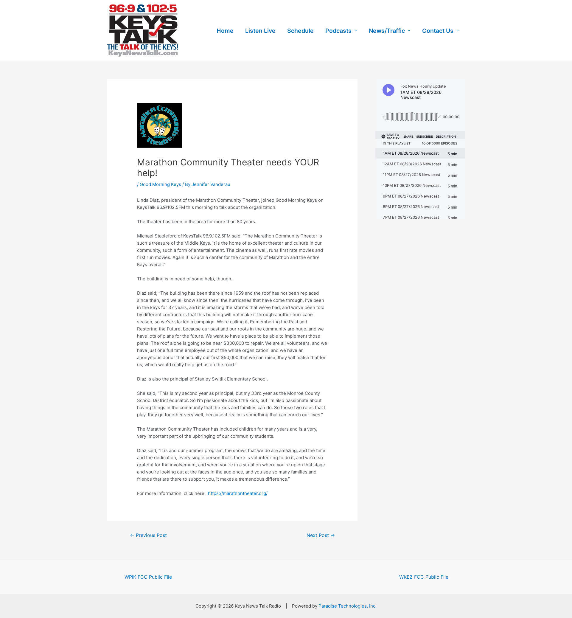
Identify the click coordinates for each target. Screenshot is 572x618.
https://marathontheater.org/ (238, 493)
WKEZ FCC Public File (423, 577)
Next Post (321, 535)
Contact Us (437, 30)
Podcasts (338, 30)
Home (225, 30)
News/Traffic (387, 30)
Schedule (300, 30)
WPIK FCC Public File (148, 577)
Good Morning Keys (160, 184)
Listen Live (260, 30)
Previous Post (148, 535)
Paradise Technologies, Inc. (347, 606)
